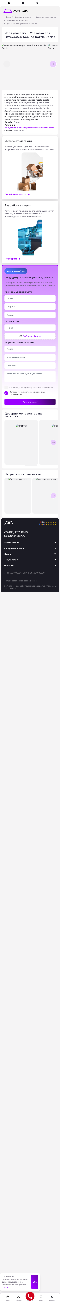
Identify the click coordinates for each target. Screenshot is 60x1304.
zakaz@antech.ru (14, 535)
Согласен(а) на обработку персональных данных (31, 387)
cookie (5, 1287)
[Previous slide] (6, 442)
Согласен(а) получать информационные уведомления (27, 393)
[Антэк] (4, 17)
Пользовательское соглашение (20, 581)
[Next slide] (53, 442)
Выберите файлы (32, 336)
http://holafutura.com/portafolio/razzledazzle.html (29, 127)
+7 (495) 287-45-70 (16, 532)
